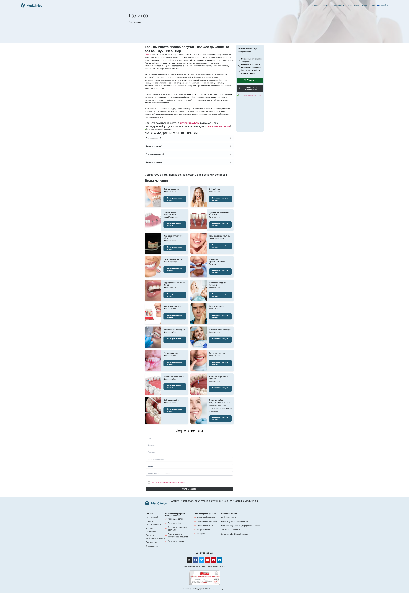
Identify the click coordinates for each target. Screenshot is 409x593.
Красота (326, 5)
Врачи (356, 5)
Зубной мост (215, 189)
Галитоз (148, 54)
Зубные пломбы (171, 400)
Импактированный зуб (220, 330)
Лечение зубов (216, 400)
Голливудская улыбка (219, 236)
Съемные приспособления (217, 260)
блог (373, 5)
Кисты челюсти (216, 306)
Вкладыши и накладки (174, 330)
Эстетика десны (217, 353)
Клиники (349, 5)
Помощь (149, 514)
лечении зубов (189, 123)
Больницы (337, 5)
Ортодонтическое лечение (217, 284)
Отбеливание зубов (172, 259)
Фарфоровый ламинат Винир (174, 284)
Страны (364, 5)
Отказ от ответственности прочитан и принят (168, 482)
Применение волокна (173, 377)
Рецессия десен (171, 353)
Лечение (314, 5)
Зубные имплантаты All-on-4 (173, 237)
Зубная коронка (171, 189)
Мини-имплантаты (172, 306)
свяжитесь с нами (218, 126)
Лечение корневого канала (218, 378)
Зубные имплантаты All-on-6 (219, 213)
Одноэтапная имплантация (169, 213)
